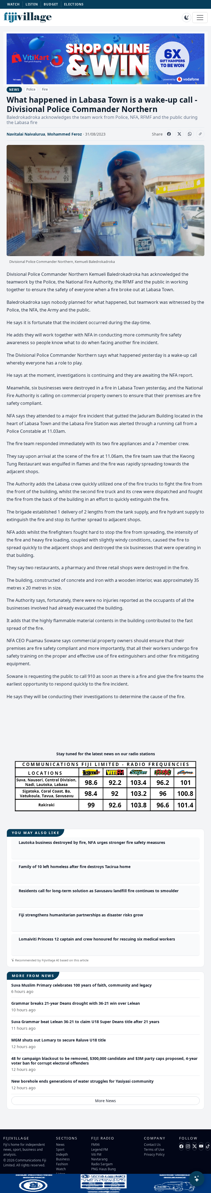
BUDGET (51, 4)
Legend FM (99, 1149)
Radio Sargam (102, 1164)
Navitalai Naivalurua (26, 134)
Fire (45, 89)
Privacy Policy (154, 1154)
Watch (61, 1169)
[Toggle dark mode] (186, 17)
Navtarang (99, 1159)
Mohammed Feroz (64, 134)
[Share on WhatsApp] (190, 134)
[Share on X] (179, 134)
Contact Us (152, 1144)
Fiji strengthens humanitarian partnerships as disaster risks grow (81, 914)
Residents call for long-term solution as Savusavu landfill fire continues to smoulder (99, 890)
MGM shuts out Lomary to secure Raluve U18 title (58, 1040)
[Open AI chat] (196, 1178)
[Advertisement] (107, 730)
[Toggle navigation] (200, 17)
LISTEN (32, 4)
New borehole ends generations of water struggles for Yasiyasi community (82, 1081)
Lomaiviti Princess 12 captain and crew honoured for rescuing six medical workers (97, 939)
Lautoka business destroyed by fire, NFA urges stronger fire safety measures (92, 842)
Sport (60, 1149)
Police (30, 89)
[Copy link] (200, 134)
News (60, 1144)
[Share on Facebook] (169, 134)
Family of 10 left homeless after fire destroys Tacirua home (75, 866)
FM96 (95, 1144)
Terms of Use (154, 1149)
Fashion (62, 1164)
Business (63, 1159)
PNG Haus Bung (103, 1169)
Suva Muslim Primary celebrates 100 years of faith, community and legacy (81, 985)
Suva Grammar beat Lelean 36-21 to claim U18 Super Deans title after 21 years (85, 1021)
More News (105, 1100)
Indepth (62, 1154)
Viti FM (96, 1154)
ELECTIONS (74, 4)
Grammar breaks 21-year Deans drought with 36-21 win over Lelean (75, 1003)
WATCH (13, 4)
